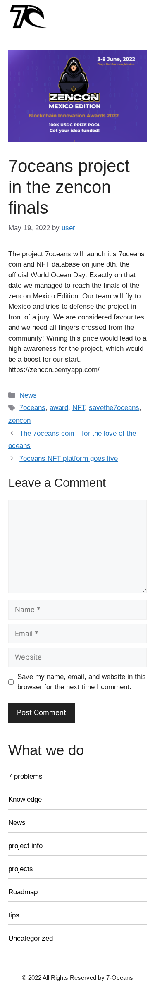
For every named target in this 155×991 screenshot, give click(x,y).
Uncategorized (30, 938)
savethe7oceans (114, 408)
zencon (19, 420)
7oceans (32, 408)
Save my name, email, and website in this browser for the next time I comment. (81, 682)
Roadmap (23, 892)
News (28, 395)
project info (25, 846)
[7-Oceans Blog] (28, 16)
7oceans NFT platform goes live (68, 458)
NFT (78, 408)
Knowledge (25, 799)
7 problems (25, 776)
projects (20, 869)
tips (13, 915)
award (59, 408)
